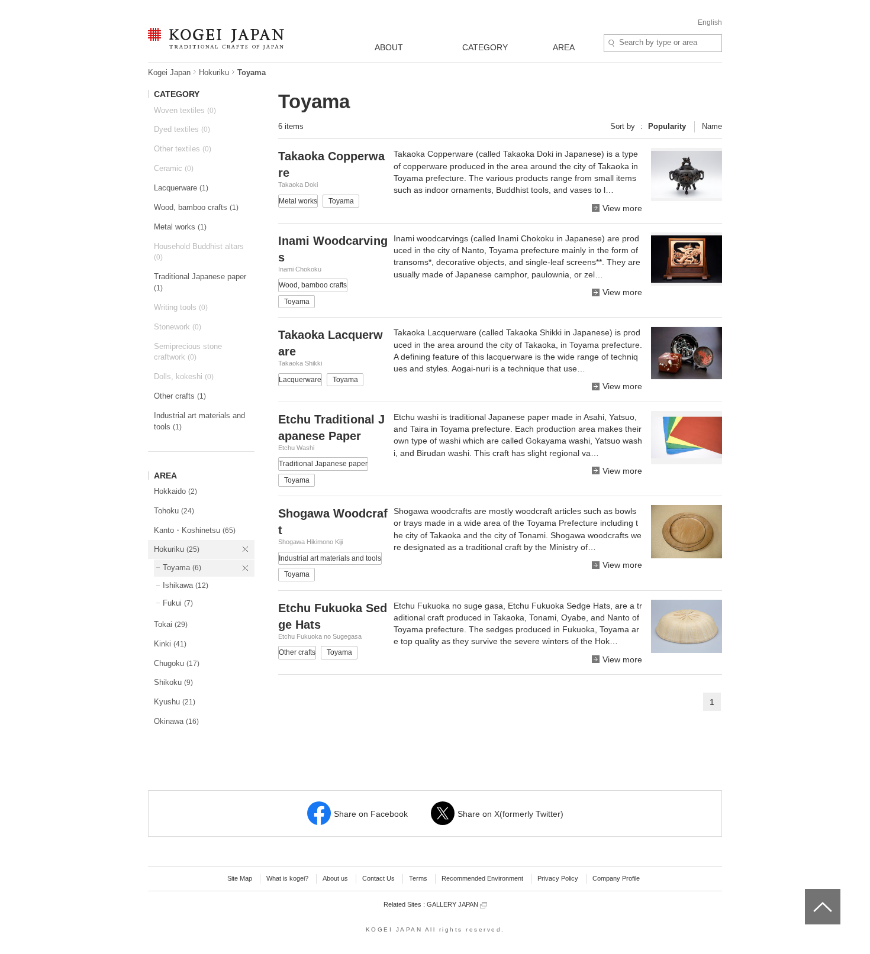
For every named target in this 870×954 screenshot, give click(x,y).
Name (712, 126)
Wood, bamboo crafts (196, 207)
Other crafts (180, 396)
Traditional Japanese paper (200, 282)
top (809, 893)
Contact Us (378, 878)
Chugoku (176, 663)
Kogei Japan (169, 72)
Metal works (180, 226)
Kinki (170, 643)
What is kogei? (287, 878)
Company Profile (616, 878)
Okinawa (176, 721)
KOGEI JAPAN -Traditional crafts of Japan (213, 39)
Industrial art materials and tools (199, 421)
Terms (418, 878)
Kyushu (174, 701)
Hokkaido (175, 491)
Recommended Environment (482, 878)
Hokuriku (214, 72)
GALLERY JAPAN (453, 904)
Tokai (171, 624)
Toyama (182, 567)
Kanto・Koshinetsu (195, 530)
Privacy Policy (557, 878)
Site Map (239, 878)
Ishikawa (185, 585)
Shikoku (173, 682)
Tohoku (174, 510)
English (710, 22)
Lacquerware (181, 187)
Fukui (178, 603)
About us (335, 878)
